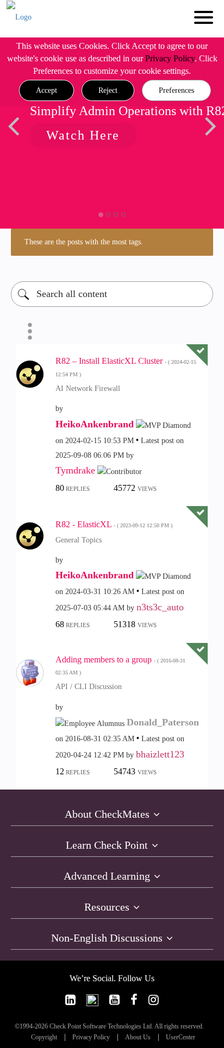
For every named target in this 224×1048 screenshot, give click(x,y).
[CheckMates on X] (92, 1000)
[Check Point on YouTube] (114, 1000)
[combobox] (112, 294)
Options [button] (29, 331)
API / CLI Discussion (88, 687)
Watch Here (83, 135)
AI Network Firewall (87, 388)
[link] (70, 1000)
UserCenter (180, 1037)
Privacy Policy (170, 58)
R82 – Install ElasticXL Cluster (125, 366)
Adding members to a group (120, 665)
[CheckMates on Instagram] (153, 1000)
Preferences (176, 90)
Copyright (44, 1037)
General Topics (78, 540)
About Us (138, 1037)
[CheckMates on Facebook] (134, 1000)
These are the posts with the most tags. (83, 242)
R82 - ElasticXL (113, 524)
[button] (46, 91)
